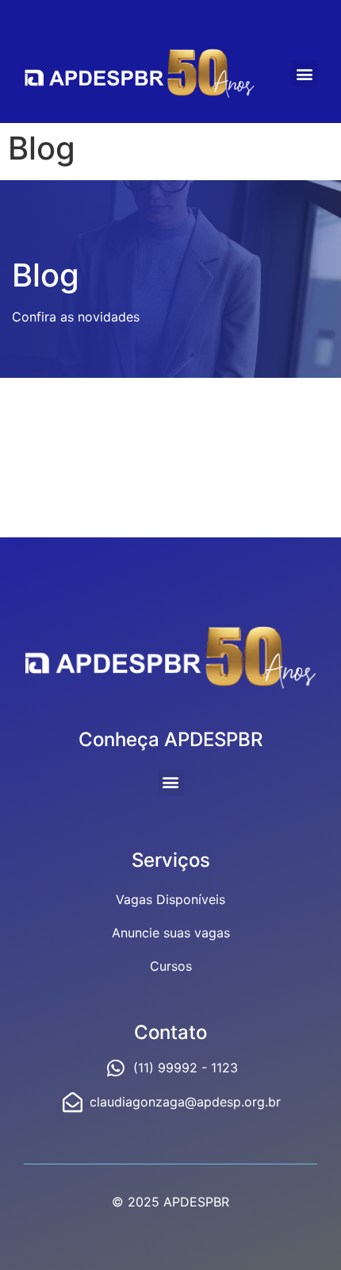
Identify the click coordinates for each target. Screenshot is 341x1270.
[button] (304, 73)
